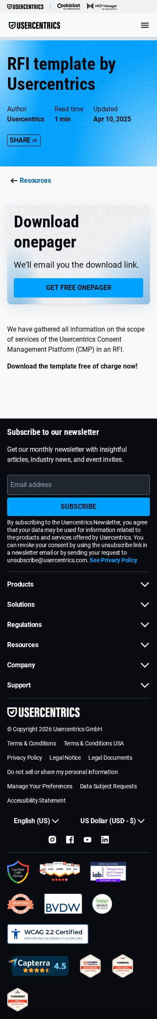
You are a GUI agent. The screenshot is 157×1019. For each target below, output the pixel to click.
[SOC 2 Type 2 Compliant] (122, 966)
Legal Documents (110, 757)
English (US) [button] (32, 821)
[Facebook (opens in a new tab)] (70, 840)
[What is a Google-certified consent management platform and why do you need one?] (18, 872)
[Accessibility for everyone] (47, 934)
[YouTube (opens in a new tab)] (87, 840)
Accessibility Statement (36, 800)
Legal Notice (65, 757)
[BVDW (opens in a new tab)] (63, 904)
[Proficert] (90, 966)
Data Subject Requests (108, 786)
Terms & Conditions (31, 743)
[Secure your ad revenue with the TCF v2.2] (108, 872)
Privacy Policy (24, 757)
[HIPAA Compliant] (17, 999)
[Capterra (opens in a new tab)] (38, 966)
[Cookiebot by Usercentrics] (68, 6)
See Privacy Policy (113, 560)
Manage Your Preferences (39, 786)
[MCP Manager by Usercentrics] (102, 6)
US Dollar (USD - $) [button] (108, 821)
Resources (35, 180)
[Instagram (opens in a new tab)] (52, 840)
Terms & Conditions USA (94, 743)
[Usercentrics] (25, 6)
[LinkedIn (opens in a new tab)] (105, 840)
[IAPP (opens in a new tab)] (102, 904)
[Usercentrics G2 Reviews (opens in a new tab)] (59, 872)
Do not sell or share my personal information (62, 772)
